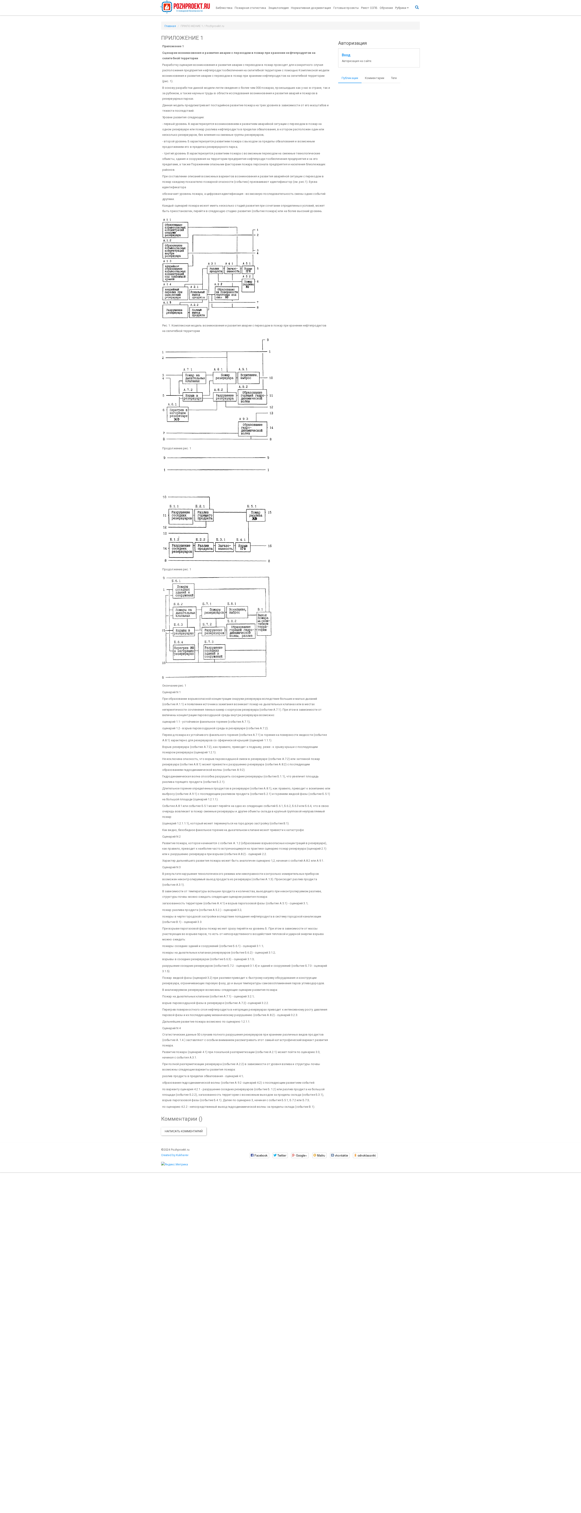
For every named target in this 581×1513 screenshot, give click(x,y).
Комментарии (374, 78)
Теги (394, 78)
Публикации (350, 78)
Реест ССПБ (369, 8)
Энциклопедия (278, 8)
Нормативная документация (311, 8)
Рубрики (400, 8)
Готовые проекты (346, 8)
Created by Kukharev (174, 1155)
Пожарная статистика (250, 8)
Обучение (386, 8)
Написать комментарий (184, 1131)
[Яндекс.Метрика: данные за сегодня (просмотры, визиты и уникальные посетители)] (174, 1164)
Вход (346, 55)
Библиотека (224, 8)
